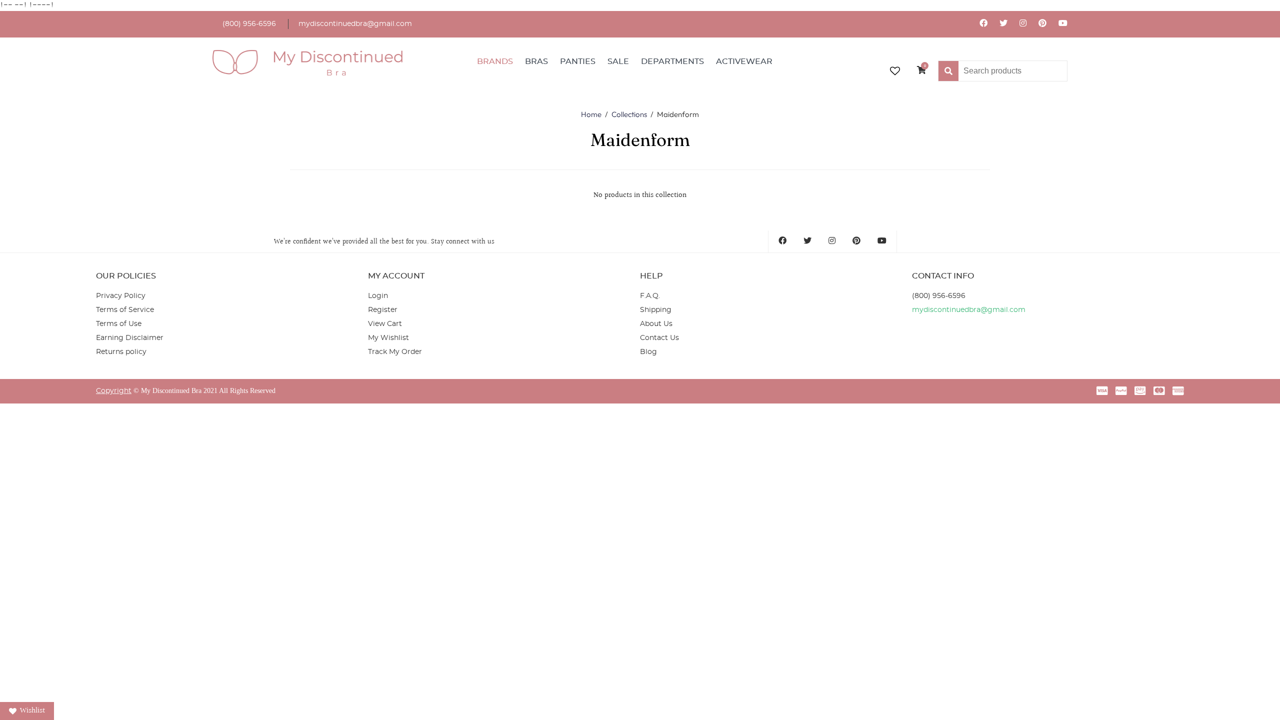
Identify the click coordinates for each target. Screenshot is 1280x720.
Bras (536, 62)
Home (591, 114)
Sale (618, 62)
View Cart (385, 324)
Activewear (744, 62)
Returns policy (121, 352)
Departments (672, 62)
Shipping (656, 310)
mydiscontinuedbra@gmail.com (355, 24)
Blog (648, 352)
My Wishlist (388, 338)
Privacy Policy (121, 296)
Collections (629, 114)
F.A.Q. (650, 296)
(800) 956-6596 (249, 24)
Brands (495, 62)
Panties (578, 62)
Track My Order (395, 352)
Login (378, 296)
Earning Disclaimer (130, 338)
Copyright (114, 391)
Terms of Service (125, 310)
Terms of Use (119, 324)
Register (383, 310)
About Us (656, 324)
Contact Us (659, 338)
